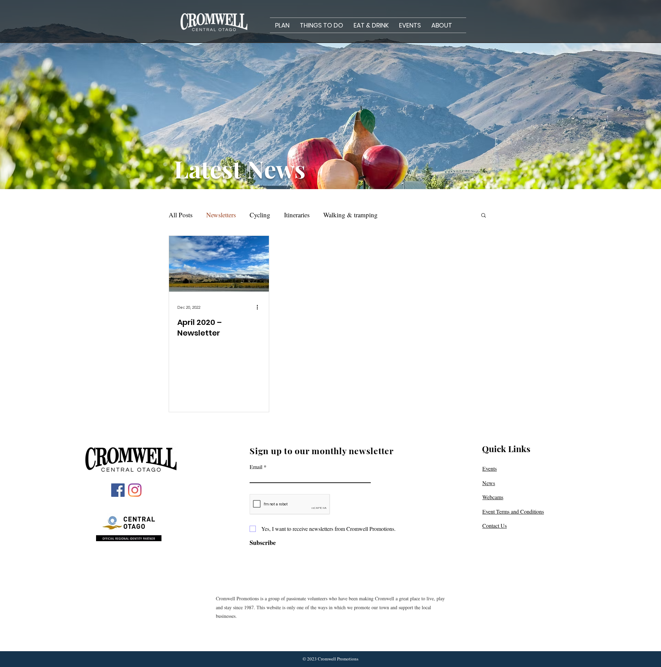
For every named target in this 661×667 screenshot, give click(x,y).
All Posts (180, 214)
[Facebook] (118, 490)
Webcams (492, 497)
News (488, 482)
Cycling (260, 214)
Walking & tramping (350, 214)
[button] (282, 25)
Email (256, 467)
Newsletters (221, 214)
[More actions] (259, 307)
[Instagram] (134, 490)
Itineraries (296, 214)
